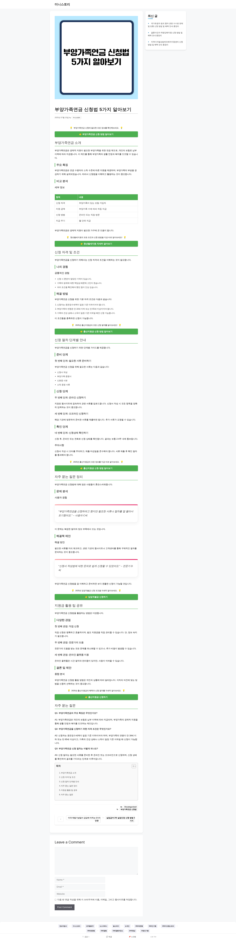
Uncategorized (130, 807)
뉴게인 (127, 926)
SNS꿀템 (104, 931)
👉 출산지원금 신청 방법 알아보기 (96, 331)
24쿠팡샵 (132, 931)
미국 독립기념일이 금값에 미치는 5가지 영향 (84, 819)
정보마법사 (63, 926)
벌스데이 (116, 926)
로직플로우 (90, 926)
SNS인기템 (152, 926)
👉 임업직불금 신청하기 (96, 597)
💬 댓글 (109, 937)
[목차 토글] (132, 766)
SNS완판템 (91, 931)
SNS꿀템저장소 (118, 931)
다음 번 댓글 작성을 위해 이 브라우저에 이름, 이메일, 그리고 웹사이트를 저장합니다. (97, 899)
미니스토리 (62, 4)
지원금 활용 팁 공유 (69, 790)
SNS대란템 (139, 926)
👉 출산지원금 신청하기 (96, 697)
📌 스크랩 (132, 937)
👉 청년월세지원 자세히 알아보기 (96, 244)
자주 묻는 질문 (67, 795)
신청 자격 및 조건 (68, 777)
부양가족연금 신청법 (129, 809)
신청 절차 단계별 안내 (70, 781)
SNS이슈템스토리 (168, 926)
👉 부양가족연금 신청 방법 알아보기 (96, 134)
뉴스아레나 (103, 926)
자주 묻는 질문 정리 (69, 786)
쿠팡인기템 (145, 931)
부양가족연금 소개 (68, 773)
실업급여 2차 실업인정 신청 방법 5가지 (120, 819)
